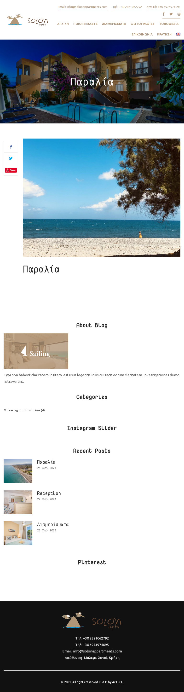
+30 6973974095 (169, 6)
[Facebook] (11, 147)
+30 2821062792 (130, 6)
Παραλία (46, 462)
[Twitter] (11, 158)
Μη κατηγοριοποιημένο (22, 410)
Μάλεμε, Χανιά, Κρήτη (102, 658)
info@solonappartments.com (87, 6)
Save (13, 170)
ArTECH (117, 682)
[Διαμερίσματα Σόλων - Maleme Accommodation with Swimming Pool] (28, 21)
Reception (49, 493)
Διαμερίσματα (53, 524)
